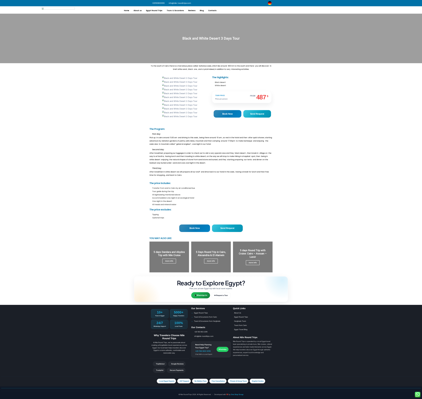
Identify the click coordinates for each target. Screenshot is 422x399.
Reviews (192, 10)
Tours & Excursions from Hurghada (207, 321)
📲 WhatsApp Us (200, 295)
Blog (202, 10)
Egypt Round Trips (154, 10)
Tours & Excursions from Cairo (205, 317)
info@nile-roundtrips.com (203, 336)
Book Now (227, 114)
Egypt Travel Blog (240, 329)
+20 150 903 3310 (200, 332)
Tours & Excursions (175, 10)
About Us (237, 313)
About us (138, 10)
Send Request (257, 114)
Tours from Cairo (240, 325)
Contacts (212, 10)
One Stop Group (237, 394)
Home (126, 10)
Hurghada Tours (240, 321)
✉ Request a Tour (221, 295)
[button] (179, 120)
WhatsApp (222, 349)
